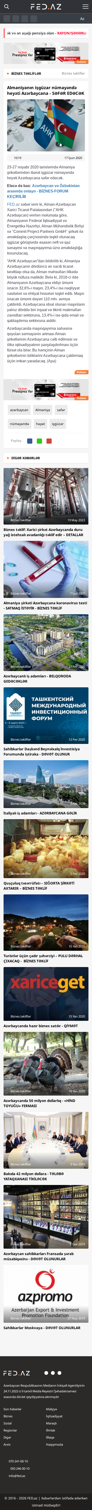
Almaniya (42, 410)
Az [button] (82, 18)
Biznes (8, 1416)
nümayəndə (19, 423)
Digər (7, 1437)
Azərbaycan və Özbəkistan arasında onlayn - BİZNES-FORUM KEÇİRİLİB (43, 191)
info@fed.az (17, 1476)
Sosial (8, 1423)
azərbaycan (19, 410)
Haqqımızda (54, 1444)
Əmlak (50, 1430)
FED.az (13, 204)
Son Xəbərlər (12, 1409)
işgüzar (58, 423)
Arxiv (7, 1444)
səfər (61, 410)
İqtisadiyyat (54, 1416)
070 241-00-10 (18, 1461)
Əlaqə (50, 1437)
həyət (40, 423)
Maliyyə (51, 1409)
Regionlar (10, 1430)
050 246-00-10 (19, 1468)
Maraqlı (51, 1423)
